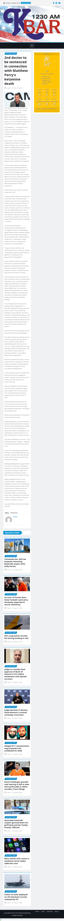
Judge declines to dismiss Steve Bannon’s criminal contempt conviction (16, 712)
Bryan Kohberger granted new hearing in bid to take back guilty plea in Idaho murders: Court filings (16, 785)
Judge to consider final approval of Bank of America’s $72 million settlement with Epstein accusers (15, 674)
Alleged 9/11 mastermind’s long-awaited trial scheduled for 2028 (16, 748)
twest (9, 88)
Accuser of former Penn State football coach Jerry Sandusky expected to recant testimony (16, 601)
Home (37, 911)
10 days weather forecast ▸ (47, 108)
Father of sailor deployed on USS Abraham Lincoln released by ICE (16, 896)
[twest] (8, 519)
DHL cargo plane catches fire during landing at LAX (16, 636)
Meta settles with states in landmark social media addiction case (16, 860)
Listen (43, 911)
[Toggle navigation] (32, 45)
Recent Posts (14, 512)
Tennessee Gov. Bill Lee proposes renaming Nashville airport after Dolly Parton (15, 562)
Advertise (50, 911)
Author (7, 512)
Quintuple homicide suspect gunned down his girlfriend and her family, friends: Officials (16, 824)
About (56, 911)
